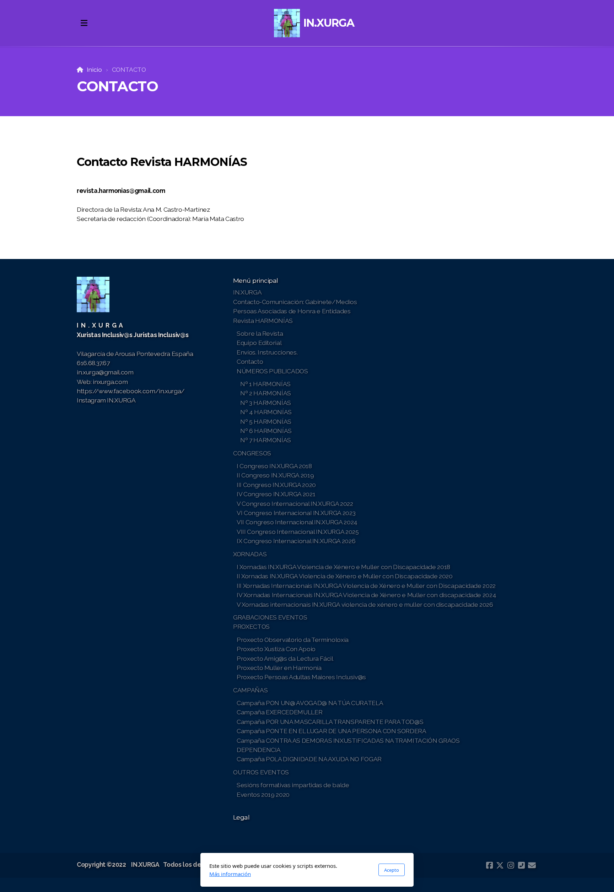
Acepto (391, 870)
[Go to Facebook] (489, 865)
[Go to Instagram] (510, 865)
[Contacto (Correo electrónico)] (532, 865)
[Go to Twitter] (500, 865)
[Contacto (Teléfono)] (521, 865)
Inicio (94, 69)
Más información (230, 873)
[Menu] (84, 23)
